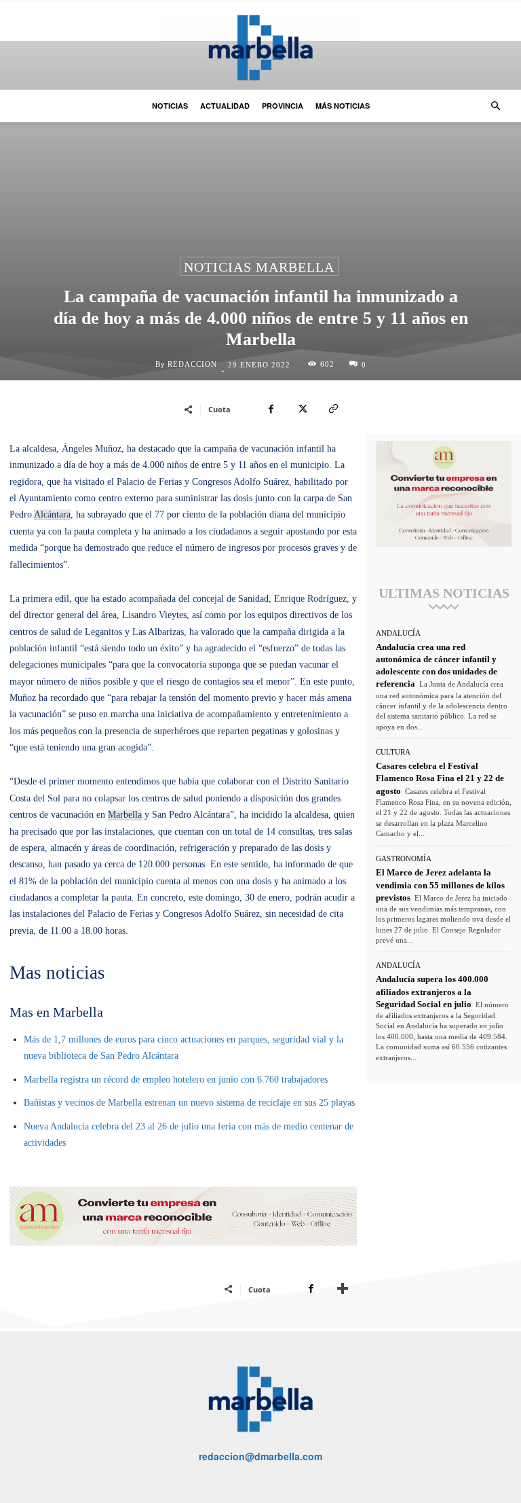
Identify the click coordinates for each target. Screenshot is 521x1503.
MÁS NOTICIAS (342, 106)
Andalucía (398, 633)
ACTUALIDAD (225, 106)
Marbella (125, 815)
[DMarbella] (260, 47)
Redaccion (192, 364)
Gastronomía (403, 859)
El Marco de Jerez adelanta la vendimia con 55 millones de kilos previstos (440, 884)
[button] (495, 106)
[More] (342, 1289)
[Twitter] (301, 408)
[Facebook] (270, 408)
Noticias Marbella (259, 266)
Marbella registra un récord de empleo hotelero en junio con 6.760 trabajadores (176, 1079)
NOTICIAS (170, 106)
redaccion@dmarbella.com (260, 1456)
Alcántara (52, 514)
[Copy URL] (333, 408)
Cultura (393, 752)
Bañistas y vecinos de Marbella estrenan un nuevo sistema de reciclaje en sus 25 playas (189, 1103)
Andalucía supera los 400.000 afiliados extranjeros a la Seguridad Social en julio (432, 991)
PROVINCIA (282, 106)
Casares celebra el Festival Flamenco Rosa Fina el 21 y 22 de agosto (440, 778)
